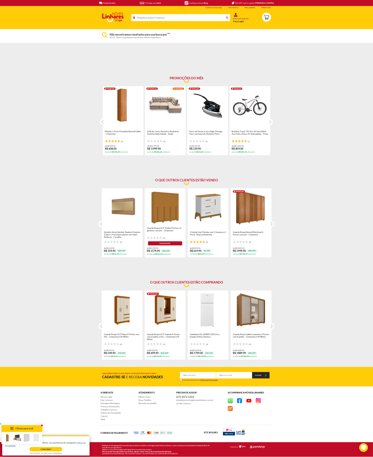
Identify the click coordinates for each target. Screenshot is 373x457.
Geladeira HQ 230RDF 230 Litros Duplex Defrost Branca (205, 335)
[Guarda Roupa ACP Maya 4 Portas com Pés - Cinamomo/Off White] (122, 309)
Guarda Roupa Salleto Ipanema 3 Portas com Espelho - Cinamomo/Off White (251, 335)
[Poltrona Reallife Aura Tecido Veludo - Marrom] (165, 105)
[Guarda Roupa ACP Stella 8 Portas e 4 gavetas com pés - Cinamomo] (165, 207)
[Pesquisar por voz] (133, 18)
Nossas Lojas (106, 397)
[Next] (103, 121)
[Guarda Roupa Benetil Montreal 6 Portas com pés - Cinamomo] (251, 207)
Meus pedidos (249, 7)
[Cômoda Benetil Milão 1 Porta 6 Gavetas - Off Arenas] (208, 105)
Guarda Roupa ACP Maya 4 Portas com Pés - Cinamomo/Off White (121, 335)
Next (271, 223)
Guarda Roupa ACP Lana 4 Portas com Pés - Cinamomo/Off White (249, 132)
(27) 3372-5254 (185, 396)
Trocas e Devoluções (110, 406)
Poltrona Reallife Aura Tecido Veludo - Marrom (164, 132)
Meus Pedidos (144, 400)
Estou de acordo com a (200, 380)
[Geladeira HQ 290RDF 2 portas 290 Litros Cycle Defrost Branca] (123, 105)
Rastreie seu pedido (147, 403)
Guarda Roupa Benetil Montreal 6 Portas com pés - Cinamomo (248, 233)
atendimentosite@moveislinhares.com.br (194, 400)
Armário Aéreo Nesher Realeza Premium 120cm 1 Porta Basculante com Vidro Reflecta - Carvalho (122, 234)
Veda (103, 419)
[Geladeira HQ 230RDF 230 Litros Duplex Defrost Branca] (208, 309)
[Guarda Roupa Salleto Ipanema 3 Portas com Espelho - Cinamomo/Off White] (251, 309)
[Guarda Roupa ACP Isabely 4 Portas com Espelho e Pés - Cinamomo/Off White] (165, 309)
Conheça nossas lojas (213, 7)
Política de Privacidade (209, 380)
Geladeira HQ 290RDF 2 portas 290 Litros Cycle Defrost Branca (121, 132)
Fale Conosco (107, 400)
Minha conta (266, 7)
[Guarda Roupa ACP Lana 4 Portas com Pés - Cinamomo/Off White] (250, 105)
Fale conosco (233, 7)
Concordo (46, 449)
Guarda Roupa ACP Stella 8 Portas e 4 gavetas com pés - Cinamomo (164, 229)
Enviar (258, 375)
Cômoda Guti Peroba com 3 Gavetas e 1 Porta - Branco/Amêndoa (208, 233)
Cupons (104, 416)
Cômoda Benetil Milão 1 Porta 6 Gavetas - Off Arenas (203, 132)
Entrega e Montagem (110, 403)
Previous (101, 224)
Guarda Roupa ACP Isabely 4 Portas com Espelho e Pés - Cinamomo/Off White (163, 336)
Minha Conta (144, 397)
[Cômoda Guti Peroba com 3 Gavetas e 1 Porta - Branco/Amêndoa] (208, 207)
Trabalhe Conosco (109, 409)
